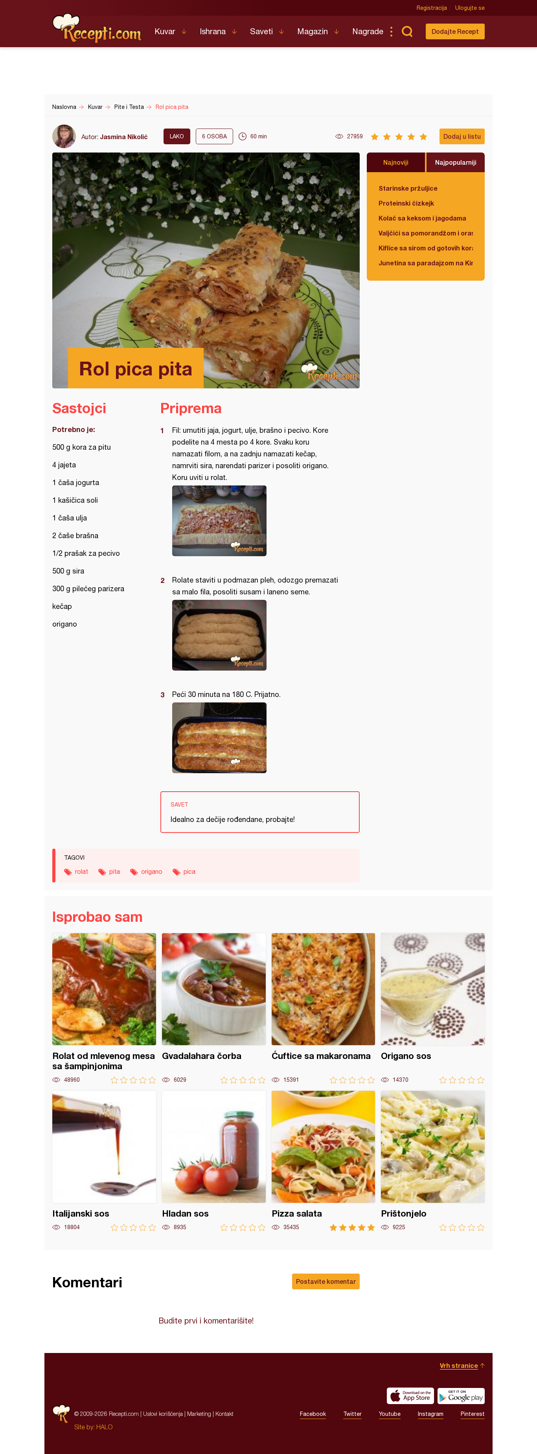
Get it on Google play (461, 1396)
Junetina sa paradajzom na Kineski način (426, 263)
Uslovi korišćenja (163, 1413)
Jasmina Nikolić (124, 136)
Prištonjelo (433, 1161)
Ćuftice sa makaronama (323, 1008)
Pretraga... (406, 31)
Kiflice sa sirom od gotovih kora (426, 248)
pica (189, 871)
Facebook (313, 1414)
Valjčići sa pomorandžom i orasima (426, 233)
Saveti (261, 31)
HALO (104, 1426)
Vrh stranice (459, 1365)
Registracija (432, 8)
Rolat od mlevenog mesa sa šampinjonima (104, 1008)
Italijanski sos (104, 1161)
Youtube (390, 1414)
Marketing (199, 1413)
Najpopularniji (455, 162)
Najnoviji (395, 162)
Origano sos (433, 1008)
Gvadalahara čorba (214, 1008)
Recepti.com (97, 28)
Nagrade (367, 31)
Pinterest (473, 1414)
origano (151, 871)
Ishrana (213, 31)
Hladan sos (214, 1161)
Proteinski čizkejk (406, 203)
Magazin (312, 31)
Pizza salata (323, 1161)
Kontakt (224, 1413)
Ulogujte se (470, 8)
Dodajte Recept (455, 31)
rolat (81, 871)
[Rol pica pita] (256, 520)
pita (114, 871)
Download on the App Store (410, 1396)
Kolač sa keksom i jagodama (422, 218)
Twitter (352, 1414)
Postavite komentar (326, 1281)
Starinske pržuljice (408, 188)
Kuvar (164, 31)
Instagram (430, 1414)
